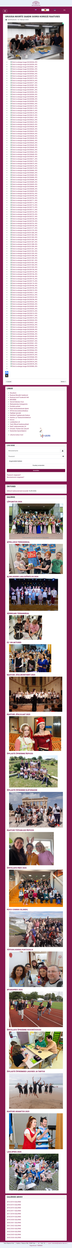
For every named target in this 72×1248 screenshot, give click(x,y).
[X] (36, 375)
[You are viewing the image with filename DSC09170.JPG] (24, 279)
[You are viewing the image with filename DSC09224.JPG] (24, 297)
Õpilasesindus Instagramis (18, 404)
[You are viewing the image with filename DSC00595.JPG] (24, 97)
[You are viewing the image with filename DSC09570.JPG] (24, 359)
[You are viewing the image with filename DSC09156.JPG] (24, 274)
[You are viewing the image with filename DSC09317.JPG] (24, 316)
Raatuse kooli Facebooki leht (19, 397)
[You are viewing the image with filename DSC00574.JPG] (24, 80)
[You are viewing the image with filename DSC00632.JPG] (24, 131)
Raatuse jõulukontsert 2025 (21, 675)
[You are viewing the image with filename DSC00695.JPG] (24, 184)
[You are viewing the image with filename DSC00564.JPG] (24, 71)
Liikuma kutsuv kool (16, 435)
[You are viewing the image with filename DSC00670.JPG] (24, 157)
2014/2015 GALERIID (14, 1205)
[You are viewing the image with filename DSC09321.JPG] (24, 322)
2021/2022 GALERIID (14, 1226)
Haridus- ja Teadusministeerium (20, 417)
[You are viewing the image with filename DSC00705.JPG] (24, 196)
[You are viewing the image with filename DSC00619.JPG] (24, 115)
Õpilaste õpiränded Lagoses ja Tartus (26, 1071)
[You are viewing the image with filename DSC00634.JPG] (24, 133)
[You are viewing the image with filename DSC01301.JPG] (24, 260)
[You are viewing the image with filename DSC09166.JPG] (24, 276)
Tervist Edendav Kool (17, 402)
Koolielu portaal (15, 406)
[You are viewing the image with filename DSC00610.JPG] (24, 106)
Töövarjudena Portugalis (20, 950)
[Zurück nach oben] (68, 1245)
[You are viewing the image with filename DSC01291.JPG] (24, 249)
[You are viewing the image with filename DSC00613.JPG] (24, 108)
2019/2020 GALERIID (14, 1220)
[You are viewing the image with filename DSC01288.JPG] (24, 244)
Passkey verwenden (38, 465)
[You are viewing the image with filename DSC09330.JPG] (24, 327)
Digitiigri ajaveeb (15, 413)
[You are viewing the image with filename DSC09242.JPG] (24, 302)
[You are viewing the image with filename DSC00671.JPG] (24, 159)
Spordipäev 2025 (15, 990)
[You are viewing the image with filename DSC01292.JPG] (24, 251)
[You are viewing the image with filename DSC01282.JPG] (24, 235)
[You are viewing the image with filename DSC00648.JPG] (24, 147)
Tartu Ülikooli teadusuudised (19, 424)
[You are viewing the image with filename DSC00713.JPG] (24, 205)
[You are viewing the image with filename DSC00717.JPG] (24, 209)
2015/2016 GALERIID (14, 1208)
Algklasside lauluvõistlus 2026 (22, 576)
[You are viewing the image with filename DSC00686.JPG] (24, 177)
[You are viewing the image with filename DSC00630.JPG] (24, 129)
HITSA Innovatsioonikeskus (19, 411)
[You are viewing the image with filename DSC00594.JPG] (24, 94)
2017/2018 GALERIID (14, 1214)
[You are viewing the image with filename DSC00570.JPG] (24, 76)
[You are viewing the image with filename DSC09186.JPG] (24, 286)
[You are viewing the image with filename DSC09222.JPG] (24, 295)
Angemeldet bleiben (15, 461)
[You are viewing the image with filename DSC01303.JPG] (24, 262)
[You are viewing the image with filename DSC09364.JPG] (24, 350)
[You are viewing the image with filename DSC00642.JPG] (24, 140)
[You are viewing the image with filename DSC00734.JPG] (24, 226)
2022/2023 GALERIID (14, 1228)
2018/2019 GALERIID (14, 1217)
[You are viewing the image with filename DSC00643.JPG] (24, 143)
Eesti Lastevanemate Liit (18, 426)
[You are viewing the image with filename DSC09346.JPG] (24, 334)
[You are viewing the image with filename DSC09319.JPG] (24, 318)
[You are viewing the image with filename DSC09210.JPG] (24, 290)
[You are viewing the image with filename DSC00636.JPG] (24, 136)
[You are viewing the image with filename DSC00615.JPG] (24, 110)
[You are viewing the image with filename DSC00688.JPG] (24, 179)
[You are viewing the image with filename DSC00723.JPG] (24, 212)
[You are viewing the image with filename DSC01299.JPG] (24, 258)
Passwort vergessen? (14, 475)
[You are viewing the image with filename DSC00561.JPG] (24, 67)
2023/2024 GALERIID (14, 1231)
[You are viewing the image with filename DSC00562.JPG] (24, 69)
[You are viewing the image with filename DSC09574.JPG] (24, 362)
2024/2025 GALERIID (14, 1234)
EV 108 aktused (14, 642)
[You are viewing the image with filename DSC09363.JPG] (24, 348)
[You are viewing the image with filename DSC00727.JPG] (24, 216)
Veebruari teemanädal (18, 613)
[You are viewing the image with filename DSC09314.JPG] (24, 313)
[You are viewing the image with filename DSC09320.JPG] (24, 320)
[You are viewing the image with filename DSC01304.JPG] (24, 265)
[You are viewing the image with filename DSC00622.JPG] (24, 120)
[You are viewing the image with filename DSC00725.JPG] (24, 214)
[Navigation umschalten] (5, 11)
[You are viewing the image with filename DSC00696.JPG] (24, 186)
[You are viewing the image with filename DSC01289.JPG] (24, 246)
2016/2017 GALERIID (14, 1211)
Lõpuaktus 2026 (14, 502)
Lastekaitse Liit (15, 422)
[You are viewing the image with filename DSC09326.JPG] (24, 325)
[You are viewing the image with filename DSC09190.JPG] (24, 288)
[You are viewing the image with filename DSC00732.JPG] (24, 223)
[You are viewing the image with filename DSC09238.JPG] (24, 299)
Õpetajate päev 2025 (17, 868)
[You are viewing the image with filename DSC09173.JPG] (24, 281)
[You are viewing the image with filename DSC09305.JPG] (24, 306)
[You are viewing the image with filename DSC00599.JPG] (24, 101)
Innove (12, 420)
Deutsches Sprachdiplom (18, 431)
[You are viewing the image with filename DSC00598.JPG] (24, 99)
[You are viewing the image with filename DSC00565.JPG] (24, 74)
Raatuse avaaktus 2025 (18, 1111)
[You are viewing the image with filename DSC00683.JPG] (24, 173)
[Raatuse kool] (36, 3)
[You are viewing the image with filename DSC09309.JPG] (24, 309)
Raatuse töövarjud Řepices (20, 830)
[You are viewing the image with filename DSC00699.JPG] (24, 191)
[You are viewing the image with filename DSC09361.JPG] (24, 343)
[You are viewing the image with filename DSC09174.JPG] (24, 283)
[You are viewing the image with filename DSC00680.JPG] (24, 170)
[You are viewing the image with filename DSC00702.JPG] (24, 193)
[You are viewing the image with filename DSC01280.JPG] (24, 233)
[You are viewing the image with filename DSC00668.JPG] (24, 154)
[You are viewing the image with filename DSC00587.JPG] (24, 85)
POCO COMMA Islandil (17, 909)
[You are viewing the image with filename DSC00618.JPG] (24, 113)
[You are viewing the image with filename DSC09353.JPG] (24, 338)
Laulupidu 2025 (14, 1152)
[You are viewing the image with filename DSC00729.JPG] (24, 221)
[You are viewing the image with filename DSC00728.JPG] (24, 219)
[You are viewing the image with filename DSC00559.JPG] (24, 64)
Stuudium (13, 393)
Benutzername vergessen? (15, 477)
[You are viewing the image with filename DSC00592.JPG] (24, 92)
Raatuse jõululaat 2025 (18, 714)
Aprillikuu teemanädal (18, 542)
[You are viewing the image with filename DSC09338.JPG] (24, 329)
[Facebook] (36, 372)
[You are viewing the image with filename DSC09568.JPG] (24, 357)
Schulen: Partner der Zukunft (19, 429)
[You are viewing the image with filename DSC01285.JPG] (24, 239)
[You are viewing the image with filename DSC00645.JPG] (24, 145)
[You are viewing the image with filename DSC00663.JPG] (24, 152)
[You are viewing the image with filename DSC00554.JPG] (24, 62)
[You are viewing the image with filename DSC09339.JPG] (24, 332)
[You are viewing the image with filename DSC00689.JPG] (24, 182)
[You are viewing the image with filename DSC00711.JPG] (24, 200)
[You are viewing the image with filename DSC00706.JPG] (24, 198)
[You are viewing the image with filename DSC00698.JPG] (24, 189)
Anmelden (36, 470)
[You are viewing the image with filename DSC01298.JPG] (24, 256)
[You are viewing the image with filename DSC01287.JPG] (24, 242)
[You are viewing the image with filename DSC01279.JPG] (24, 230)
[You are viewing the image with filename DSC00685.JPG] (24, 175)
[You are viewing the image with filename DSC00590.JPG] (24, 87)
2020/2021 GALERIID (14, 1223)
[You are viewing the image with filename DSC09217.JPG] (24, 292)
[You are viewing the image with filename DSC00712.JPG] (24, 203)
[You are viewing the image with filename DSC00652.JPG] (24, 150)
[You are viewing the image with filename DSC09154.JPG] (24, 269)
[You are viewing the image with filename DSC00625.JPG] (24, 124)
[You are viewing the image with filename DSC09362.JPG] (24, 345)
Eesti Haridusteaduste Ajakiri (19, 408)
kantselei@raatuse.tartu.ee (59, 1243)
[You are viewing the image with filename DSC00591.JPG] (24, 90)
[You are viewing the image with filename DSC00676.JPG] (24, 166)
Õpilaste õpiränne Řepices (20, 753)
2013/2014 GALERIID (14, 1202)
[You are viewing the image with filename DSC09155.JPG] (24, 272)
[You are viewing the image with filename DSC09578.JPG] (24, 364)
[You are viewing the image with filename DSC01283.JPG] (24, 237)
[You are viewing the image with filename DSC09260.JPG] (24, 304)
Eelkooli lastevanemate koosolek (17, 491)
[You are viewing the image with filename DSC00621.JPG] (24, 117)
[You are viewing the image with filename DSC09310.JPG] (24, 311)
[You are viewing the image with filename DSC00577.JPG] (24, 83)
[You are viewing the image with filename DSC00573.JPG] (24, 78)
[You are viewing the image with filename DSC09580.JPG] (24, 366)
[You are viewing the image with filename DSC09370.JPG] (24, 355)
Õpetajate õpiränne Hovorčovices (24, 1030)
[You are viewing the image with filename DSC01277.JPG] (24, 228)
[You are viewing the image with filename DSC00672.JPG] (24, 161)
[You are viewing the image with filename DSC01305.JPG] (24, 267)
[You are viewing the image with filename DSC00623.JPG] (24, 122)
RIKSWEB (13, 400)
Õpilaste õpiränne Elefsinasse (22, 790)
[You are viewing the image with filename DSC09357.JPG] (24, 341)
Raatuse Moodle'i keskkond (19, 395)
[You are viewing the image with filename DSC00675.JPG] (24, 163)
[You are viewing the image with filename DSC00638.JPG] (24, 138)
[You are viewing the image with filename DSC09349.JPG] (24, 336)
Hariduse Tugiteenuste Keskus (20, 415)
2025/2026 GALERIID (14, 1237)
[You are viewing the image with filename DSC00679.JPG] (24, 168)
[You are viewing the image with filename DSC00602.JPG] (24, 103)
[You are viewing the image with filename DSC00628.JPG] (24, 127)
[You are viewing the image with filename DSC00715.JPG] (24, 207)
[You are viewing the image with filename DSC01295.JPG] (24, 253)
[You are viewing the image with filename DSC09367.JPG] (24, 352)
